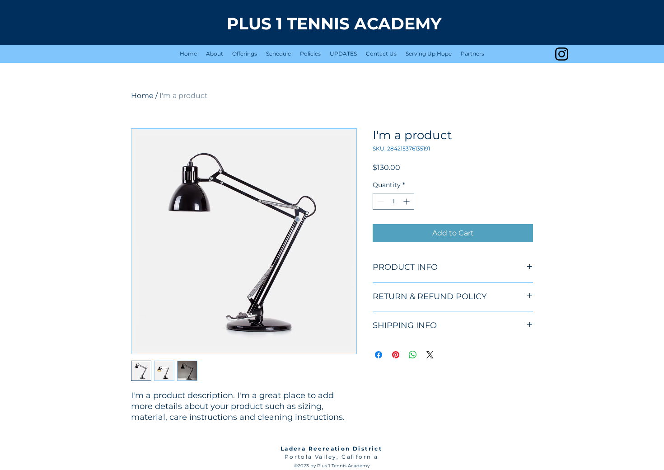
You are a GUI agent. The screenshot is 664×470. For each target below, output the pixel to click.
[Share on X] (430, 354)
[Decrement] (379, 201)
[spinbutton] (393, 201)
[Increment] (407, 201)
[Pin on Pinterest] (395, 354)
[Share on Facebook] (378, 354)
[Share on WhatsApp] (412, 354)
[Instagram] (561, 54)
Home (142, 95)
